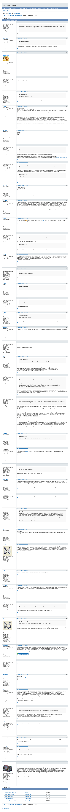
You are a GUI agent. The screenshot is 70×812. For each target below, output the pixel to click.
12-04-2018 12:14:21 (24, 448)
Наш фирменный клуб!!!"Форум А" (9, 8)
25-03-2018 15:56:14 (24, 327)
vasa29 (4, 660)
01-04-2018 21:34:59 (24, 396)
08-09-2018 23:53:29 (24, 570)
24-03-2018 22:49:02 (24, 268)
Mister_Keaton (6, 544)
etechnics (5, 130)
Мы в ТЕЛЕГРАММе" (24, 8)
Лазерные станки (18, 15)
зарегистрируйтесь (16, 13)
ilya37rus (4, 570)
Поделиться (19, 38)
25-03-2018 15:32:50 (24, 312)
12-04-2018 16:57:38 (24, 464)
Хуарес (4, 762)
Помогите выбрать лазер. (9, 796)
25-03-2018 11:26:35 (24, 283)
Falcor (4, 356)
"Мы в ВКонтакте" (32, 8)
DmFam (4, 218)
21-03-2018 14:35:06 (24, 218)
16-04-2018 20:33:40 (24, 508)
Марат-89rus (5, 38)
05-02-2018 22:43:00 (24, 91)
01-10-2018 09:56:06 (24, 645)
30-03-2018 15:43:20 (24, 341)
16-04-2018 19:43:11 (24, 479)
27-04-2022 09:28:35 (24, 746)
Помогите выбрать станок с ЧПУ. (10, 800)
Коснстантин (5, 645)
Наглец (4, 254)
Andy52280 (5, 200)
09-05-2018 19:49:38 (24, 529)
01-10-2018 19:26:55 (24, 689)
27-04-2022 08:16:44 (24, 737)
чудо (43, 220)
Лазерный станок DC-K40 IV (9, 798)
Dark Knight (5, 746)
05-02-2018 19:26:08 (24, 52)
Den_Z (4, 529)
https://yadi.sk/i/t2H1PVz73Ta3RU (61, 157)
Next (4, 448)
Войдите (9, 13)
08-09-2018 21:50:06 (24, 544)
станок (26, 451)
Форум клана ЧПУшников (9, 15)
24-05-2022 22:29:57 (24, 762)
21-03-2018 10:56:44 (24, 185)
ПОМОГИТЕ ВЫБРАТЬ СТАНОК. (10, 792)
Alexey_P (5, 341)
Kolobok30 (5, 52)
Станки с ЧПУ (27, 792)
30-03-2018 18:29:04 (24, 356)
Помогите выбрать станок (9, 794)
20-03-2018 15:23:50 (24, 106)
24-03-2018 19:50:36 (24, 254)
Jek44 (4, 689)
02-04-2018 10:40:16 (24, 433)
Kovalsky (5, 106)
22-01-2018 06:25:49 (24, 38)
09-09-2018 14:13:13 (24, 618)
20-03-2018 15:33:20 (24, 130)
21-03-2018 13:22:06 (24, 200)
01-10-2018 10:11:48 (24, 674)
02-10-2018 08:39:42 (24, 705)
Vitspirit (4, 602)
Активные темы (5, 10)
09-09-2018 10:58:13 (24, 585)
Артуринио (5, 91)
